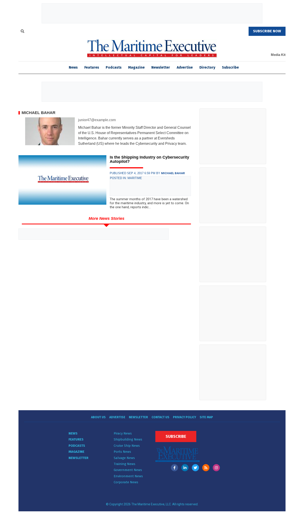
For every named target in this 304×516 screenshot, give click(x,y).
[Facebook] (174, 467)
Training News (124, 464)
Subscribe (230, 67)
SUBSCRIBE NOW (267, 31)
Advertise (185, 67)
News (73, 433)
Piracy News (123, 433)
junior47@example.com (97, 120)
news (73, 67)
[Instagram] (216, 467)
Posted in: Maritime (126, 178)
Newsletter (160, 67)
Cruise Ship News (127, 446)
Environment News (128, 476)
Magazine (136, 67)
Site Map (206, 417)
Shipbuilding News (128, 439)
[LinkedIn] (184, 467)
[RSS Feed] (205, 467)
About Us (98, 417)
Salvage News (124, 458)
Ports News (122, 452)
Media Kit (278, 55)
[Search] (22, 32)
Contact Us (160, 417)
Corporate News (126, 482)
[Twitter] (195, 467)
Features (91, 67)
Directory (207, 67)
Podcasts (114, 67)
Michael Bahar (173, 173)
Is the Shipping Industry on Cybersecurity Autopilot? (149, 159)
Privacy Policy (184, 417)
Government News (128, 470)
